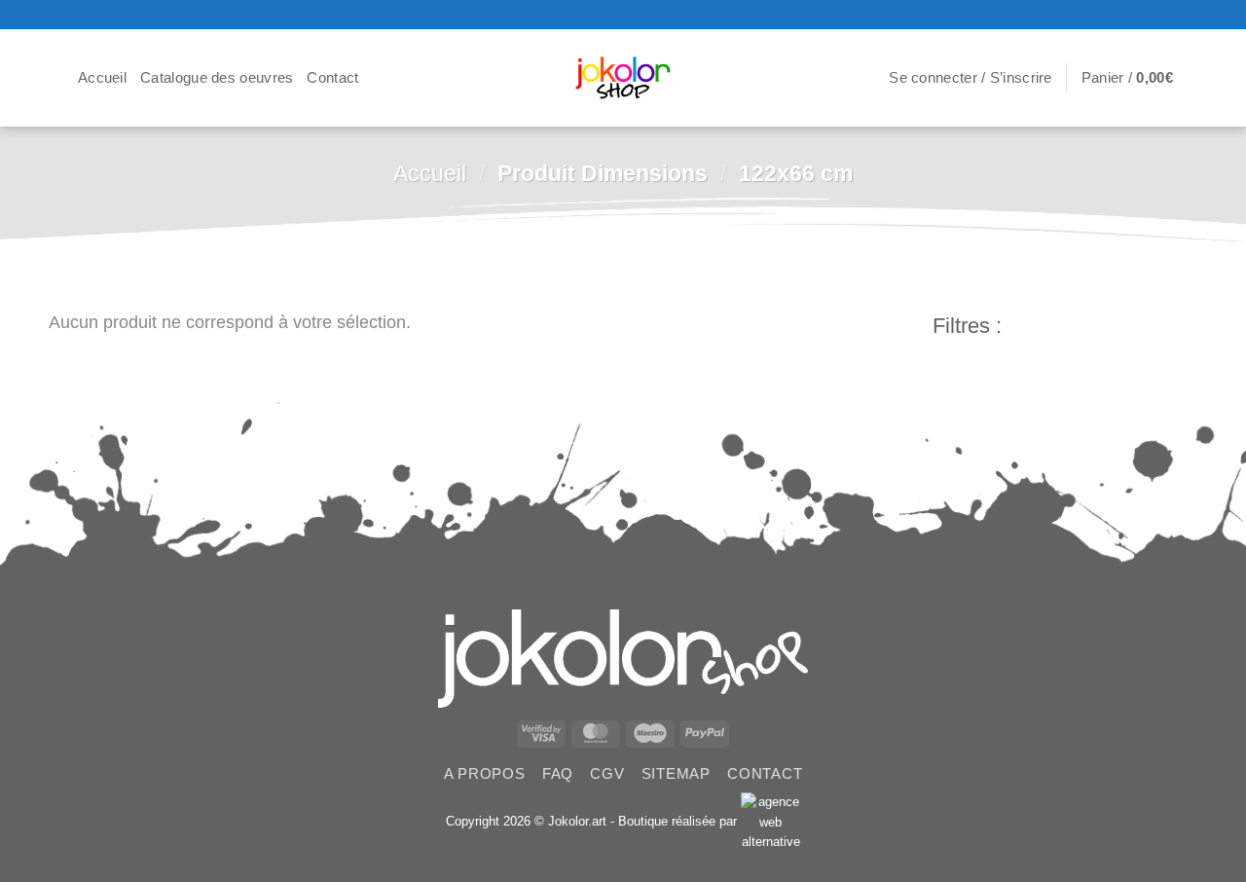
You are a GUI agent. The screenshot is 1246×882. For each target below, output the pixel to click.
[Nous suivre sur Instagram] (1165, 15)
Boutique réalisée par (679, 821)
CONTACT (764, 773)
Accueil (102, 77)
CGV (607, 773)
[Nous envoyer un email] (1187, 15)
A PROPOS (485, 773)
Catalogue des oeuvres (216, 77)
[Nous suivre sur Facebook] (1145, 15)
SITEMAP (676, 773)
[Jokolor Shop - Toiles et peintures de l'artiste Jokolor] (623, 78)
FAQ (557, 773)
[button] (56, 77)
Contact (332, 77)
